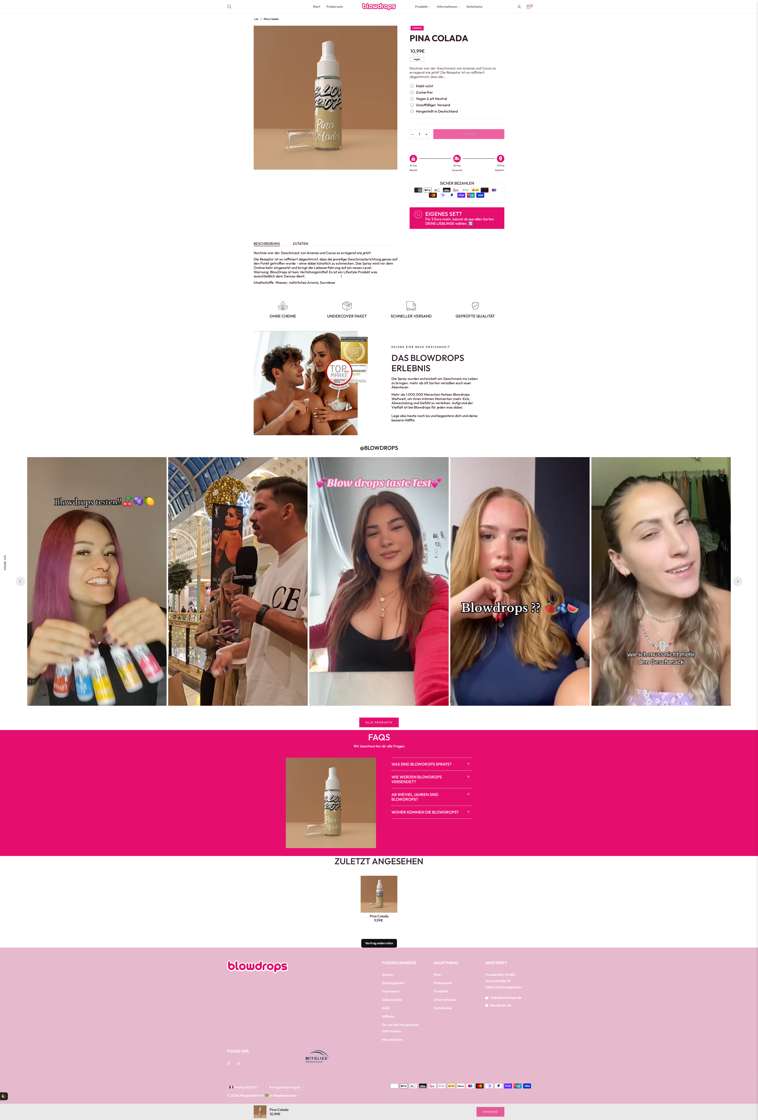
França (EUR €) (246, 1087)
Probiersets (443, 983)
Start (438, 974)
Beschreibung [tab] (267, 243)
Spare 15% (5, 562)
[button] (230, 6)
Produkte (441, 991)
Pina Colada (379, 916)
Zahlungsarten (393, 983)
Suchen (387, 974)
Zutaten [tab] (300, 243)
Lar (256, 19)
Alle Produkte (379, 722)
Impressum (391, 991)
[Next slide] (737, 581)
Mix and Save (392, 1039)
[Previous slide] (20, 581)
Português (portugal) (284, 1087)
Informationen (445, 999)
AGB (385, 1008)
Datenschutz (392, 999)
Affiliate (388, 1016)
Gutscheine (443, 1008)
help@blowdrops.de (505, 997)
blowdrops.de (500, 1005)
